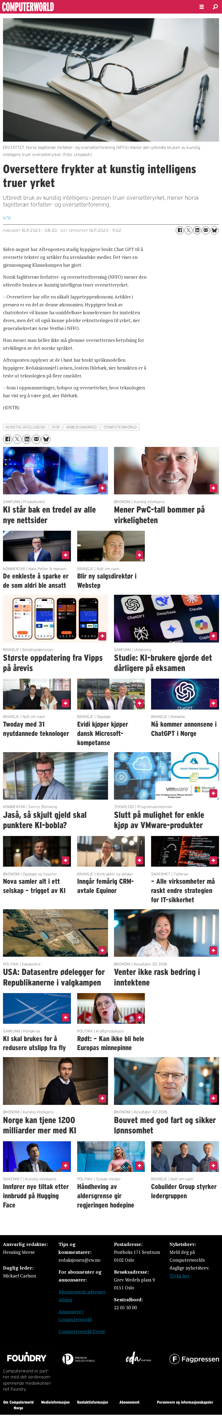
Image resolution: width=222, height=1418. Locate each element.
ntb (56, 427)
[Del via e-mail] (206, 230)
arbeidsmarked (81, 427)
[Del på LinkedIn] (197, 230)
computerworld (120, 427)
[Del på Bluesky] (214, 230)
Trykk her (179, 1276)
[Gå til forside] (95, 6)
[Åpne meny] (201, 7)
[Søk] (215, 7)
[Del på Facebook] (180, 230)
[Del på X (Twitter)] (188, 230)
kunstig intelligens (25, 427)
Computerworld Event (81, 1331)
